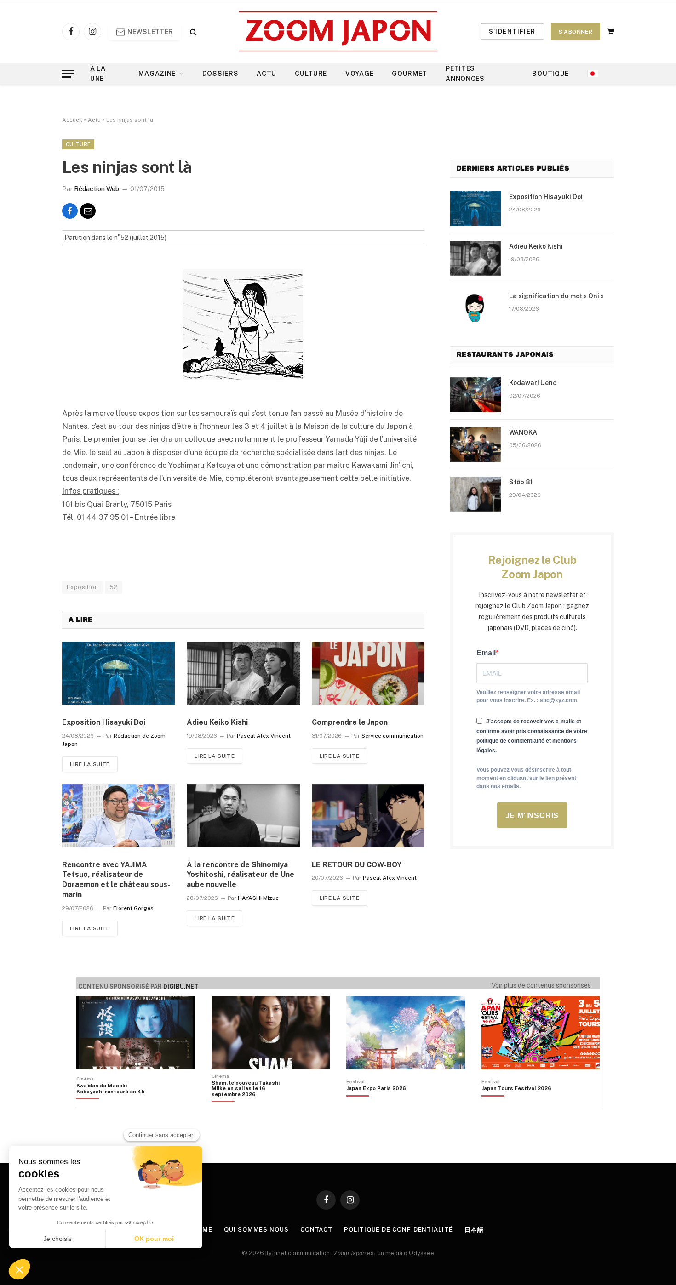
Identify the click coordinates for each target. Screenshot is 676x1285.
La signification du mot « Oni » (556, 296)
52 (113, 587)
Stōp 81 (521, 482)
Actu (266, 73)
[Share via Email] (88, 211)
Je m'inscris (532, 815)
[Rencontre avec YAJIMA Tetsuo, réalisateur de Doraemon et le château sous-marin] (118, 815)
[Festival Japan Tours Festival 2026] (516, 1104)
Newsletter (149, 31)
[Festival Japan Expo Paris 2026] (376, 1104)
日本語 (474, 1229)
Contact (316, 1229)
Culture (311, 73)
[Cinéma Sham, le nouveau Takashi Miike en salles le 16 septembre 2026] (250, 1104)
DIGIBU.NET (180, 986)
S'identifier (512, 31)
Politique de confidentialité (398, 1229)
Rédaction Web (96, 189)
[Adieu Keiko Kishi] (243, 673)
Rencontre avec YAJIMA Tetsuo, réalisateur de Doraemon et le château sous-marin (116, 879)
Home (203, 1229)
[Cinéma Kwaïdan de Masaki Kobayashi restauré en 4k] (115, 1104)
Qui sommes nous (256, 1229)
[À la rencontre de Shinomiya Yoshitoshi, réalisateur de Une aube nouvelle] (243, 815)
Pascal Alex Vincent (264, 736)
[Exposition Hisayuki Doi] (118, 673)
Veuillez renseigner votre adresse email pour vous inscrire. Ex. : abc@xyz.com (528, 696)
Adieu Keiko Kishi (217, 722)
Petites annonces (465, 73)
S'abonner (575, 31)
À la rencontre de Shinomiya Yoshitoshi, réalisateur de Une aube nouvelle (240, 874)
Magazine (157, 73)
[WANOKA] (475, 444)
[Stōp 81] (475, 494)
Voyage (359, 73)
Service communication (392, 736)
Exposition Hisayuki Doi (103, 722)
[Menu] (68, 73)
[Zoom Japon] (338, 31)
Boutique (550, 73)
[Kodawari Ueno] (475, 394)
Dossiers (220, 73)
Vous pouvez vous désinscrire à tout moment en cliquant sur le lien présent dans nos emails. (526, 778)
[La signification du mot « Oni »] (475, 307)
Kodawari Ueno (532, 383)
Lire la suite (90, 764)
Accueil (72, 120)
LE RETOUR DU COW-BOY (356, 864)
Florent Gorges (133, 908)
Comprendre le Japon (350, 722)
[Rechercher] (192, 31)
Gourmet (409, 73)
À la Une (98, 73)
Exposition (82, 587)
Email (486, 653)
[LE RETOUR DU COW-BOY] (368, 815)
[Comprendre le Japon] (368, 673)
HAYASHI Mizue (258, 898)
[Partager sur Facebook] (70, 211)
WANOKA (523, 432)
